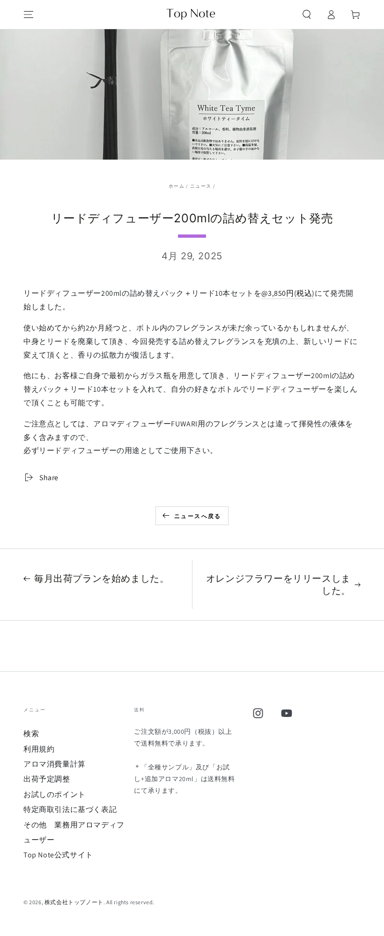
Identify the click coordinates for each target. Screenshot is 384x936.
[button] (307, 14)
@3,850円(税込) (288, 293)
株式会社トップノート (73, 902)
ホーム (177, 186)
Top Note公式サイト (58, 855)
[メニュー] (28, 14)
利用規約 (38, 749)
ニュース (200, 186)
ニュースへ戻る (198, 515)
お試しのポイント (54, 794)
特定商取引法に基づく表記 (70, 809)
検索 (31, 734)
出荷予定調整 (46, 779)
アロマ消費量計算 (54, 764)
